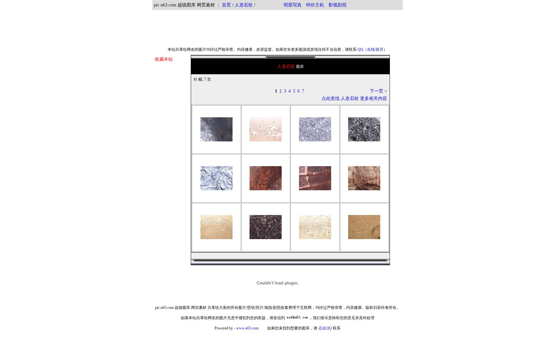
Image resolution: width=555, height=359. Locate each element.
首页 (226, 5)
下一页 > (378, 91)
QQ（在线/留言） (372, 49)
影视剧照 (338, 5)
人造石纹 (244, 5)
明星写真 (293, 5)
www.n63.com (247, 328)
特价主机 (315, 5)
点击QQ (325, 328)
